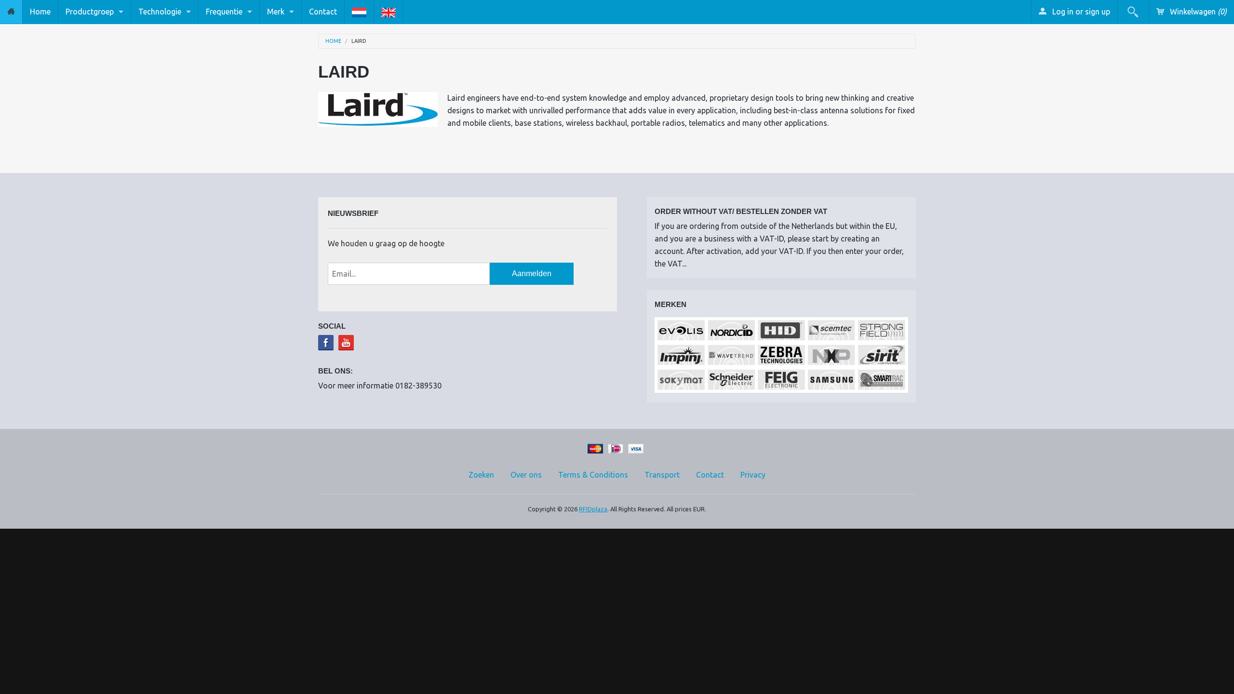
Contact (323, 11)
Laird (358, 41)
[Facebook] (326, 342)
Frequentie (224, 11)
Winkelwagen (1197, 11)
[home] (11, 12)
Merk (275, 11)
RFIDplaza (593, 509)
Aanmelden (531, 273)
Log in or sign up (1080, 11)
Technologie (159, 11)
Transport (662, 474)
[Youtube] (346, 342)
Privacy (752, 474)
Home (40, 11)
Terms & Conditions (593, 474)
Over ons (526, 474)
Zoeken (481, 474)
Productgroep (90, 11)
